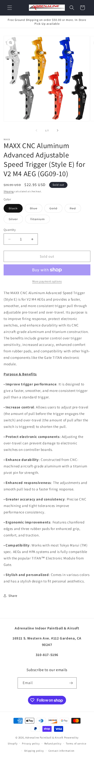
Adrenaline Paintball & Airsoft (44, 737)
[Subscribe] (71, 683)
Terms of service (76, 743)
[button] (9, 7)
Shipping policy (34, 750)
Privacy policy (31, 743)
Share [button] (12, 595)
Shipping (9, 191)
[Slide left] (36, 130)
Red (75, 209)
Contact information (61, 750)
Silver (16, 220)
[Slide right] (57, 130)
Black (16, 209)
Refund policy (52, 743)
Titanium (40, 220)
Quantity (10, 230)
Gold (55, 209)
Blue (36, 209)
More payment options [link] (47, 281)
